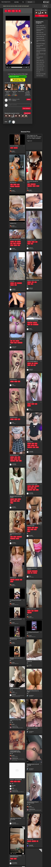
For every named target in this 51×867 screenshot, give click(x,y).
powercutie (14, 346)
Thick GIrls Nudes (39, 75)
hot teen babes (14, 692)
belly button (33, 184)
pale (35, 282)
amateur (29, 241)
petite (37, 447)
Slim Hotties (14, 543)
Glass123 (13, 785)
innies (12, 245)
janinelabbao (14, 862)
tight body (29, 612)
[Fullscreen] (28, 67)
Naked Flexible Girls (40, 36)
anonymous (31, 695)
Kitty (13, 786)
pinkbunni (31, 247)
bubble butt (20, 342)
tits (31, 572)
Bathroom (37, 486)
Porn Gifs (38, 71)
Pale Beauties (31, 248)
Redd (13, 788)
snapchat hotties (15, 113)
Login (47, 2)
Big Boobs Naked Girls (40, 27)
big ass (12, 342)
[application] (18, 42)
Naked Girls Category (40, 43)
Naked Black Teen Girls (41, 34)
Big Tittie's (34, 841)
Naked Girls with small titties (40, 54)
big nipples (30, 186)
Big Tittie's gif (31, 846)
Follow (28, 99)
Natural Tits (30, 447)
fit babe (29, 610)
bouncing (29, 571)
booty (15, 342)
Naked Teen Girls (39, 68)
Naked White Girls (40, 69)
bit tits (12, 147)
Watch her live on (17, 76)
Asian (29, 184)
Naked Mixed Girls (40, 64)
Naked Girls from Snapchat (39, 46)
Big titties (13, 643)
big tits (34, 186)
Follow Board (27, 113)
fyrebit (13, 151)
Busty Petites (14, 226)
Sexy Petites (14, 249)
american (35, 322)
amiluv (30, 328)
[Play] (7, 67)
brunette (12, 186)
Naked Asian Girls (39, 32)
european (18, 243)
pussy (29, 243)
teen (32, 243)
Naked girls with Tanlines (39, 57)
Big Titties (13, 151)
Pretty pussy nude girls (40, 73)
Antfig (30, 665)
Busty (18, 500)
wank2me (14, 506)
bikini (18, 184)
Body (36, 443)
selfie (15, 858)
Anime (16, 381)
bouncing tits (34, 571)
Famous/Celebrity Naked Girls (39, 30)
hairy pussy (17, 186)
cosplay (32, 445)
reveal (29, 572)
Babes (15, 536)
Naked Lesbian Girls (40, 62)
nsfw (19, 245)
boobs (38, 186)
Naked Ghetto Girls (40, 38)
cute (36, 241)
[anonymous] (9, 121)
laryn (30, 576)
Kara (13, 384)
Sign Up (45, 6)
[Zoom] (16, 11)
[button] (17, 42)
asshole (18, 241)
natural (15, 245)
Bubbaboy (14, 694)
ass (15, 241)
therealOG (14, 822)
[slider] (16, 67)
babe (12, 184)
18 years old (30, 322)
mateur (17, 538)
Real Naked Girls (6, 2)
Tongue (29, 405)
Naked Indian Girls (40, 60)
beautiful (29, 841)
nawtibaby (31, 451)
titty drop (15, 147)
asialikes (13, 289)
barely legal (19, 536)
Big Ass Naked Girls (40, 25)
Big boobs (12, 579)
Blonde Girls (31, 617)
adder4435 (31, 845)
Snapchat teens (14, 863)
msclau (13, 248)
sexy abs (36, 610)
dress (14, 243)
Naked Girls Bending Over (40, 41)
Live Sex (16, 2)
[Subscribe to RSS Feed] (23, 2)
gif (37, 841)
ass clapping (35, 324)
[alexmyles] (13, 121)
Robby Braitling (15, 726)
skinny (19, 781)
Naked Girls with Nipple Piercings (41, 51)
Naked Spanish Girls (40, 66)
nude (34, 447)
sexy (32, 610)
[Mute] (26, 67)
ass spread (19, 283)
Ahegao (12, 381)
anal (11, 340)
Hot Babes (14, 191)
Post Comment (26, 108)
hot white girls (31, 807)
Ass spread (31, 696)
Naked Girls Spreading (40, 48)
